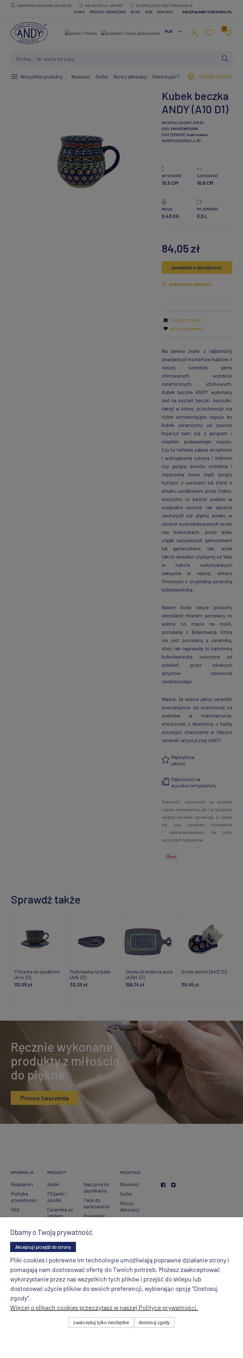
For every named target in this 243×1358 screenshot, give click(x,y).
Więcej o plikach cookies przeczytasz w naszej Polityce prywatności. (104, 1307)
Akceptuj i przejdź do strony (43, 1247)
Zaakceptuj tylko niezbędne (101, 1322)
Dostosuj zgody (154, 1322)
